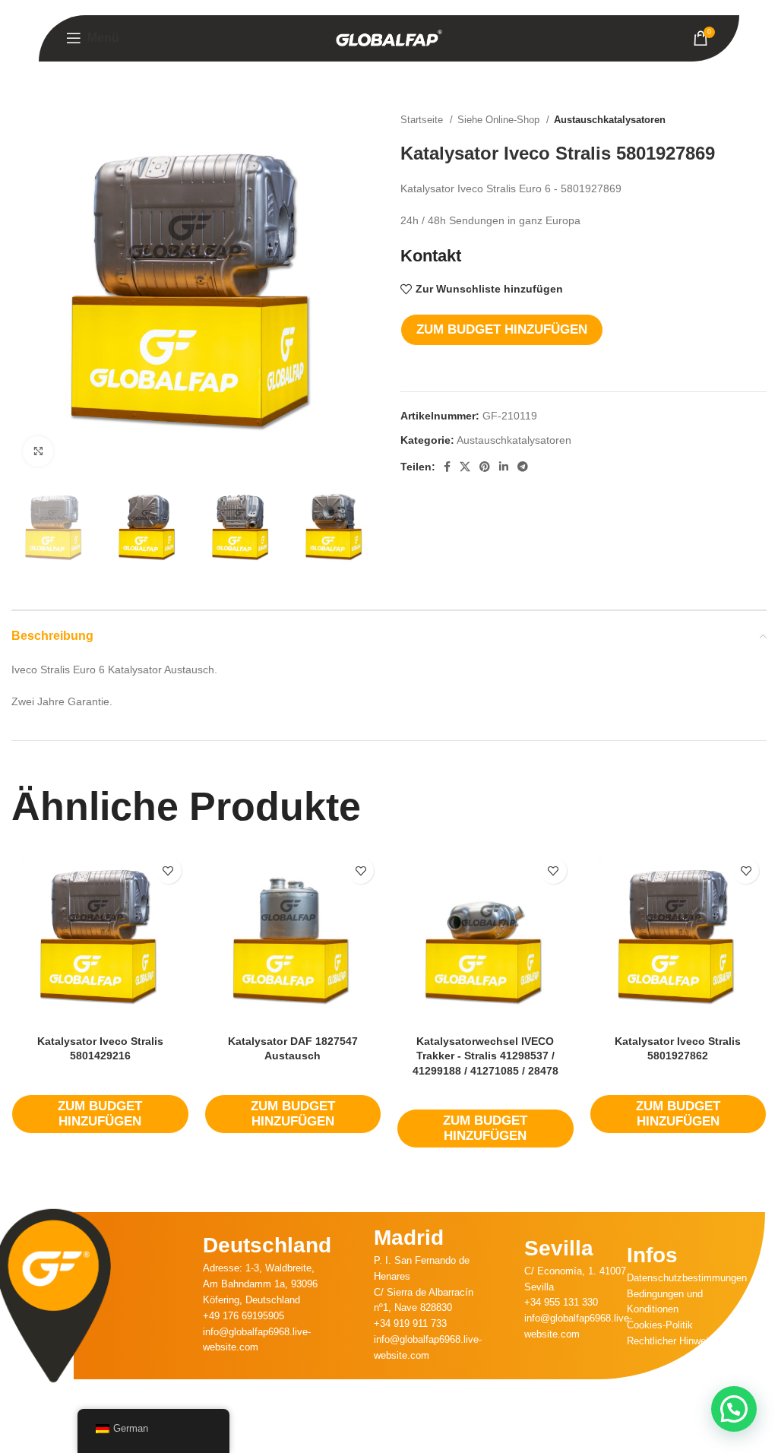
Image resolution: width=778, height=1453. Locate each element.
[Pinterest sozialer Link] (485, 466)
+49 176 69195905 (243, 1316)
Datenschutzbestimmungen (687, 1278)
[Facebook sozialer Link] (447, 466)
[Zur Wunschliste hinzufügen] (168, 870)
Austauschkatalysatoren (610, 119)
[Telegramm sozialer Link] (523, 466)
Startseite (423, 119)
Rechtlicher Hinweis (670, 1341)
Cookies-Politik (660, 1325)
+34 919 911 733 (410, 1323)
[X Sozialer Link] (465, 466)
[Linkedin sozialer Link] (504, 466)
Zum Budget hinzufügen (501, 329)
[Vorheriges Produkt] (728, 120)
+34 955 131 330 (561, 1302)
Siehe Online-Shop (499, 119)
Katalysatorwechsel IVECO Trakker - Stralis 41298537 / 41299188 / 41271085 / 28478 (485, 1056)
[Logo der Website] (389, 37)
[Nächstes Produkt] (759, 120)
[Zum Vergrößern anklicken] (38, 451)
